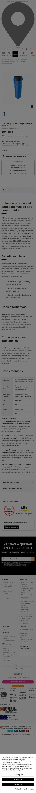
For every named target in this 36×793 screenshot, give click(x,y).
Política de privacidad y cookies (24, 789)
